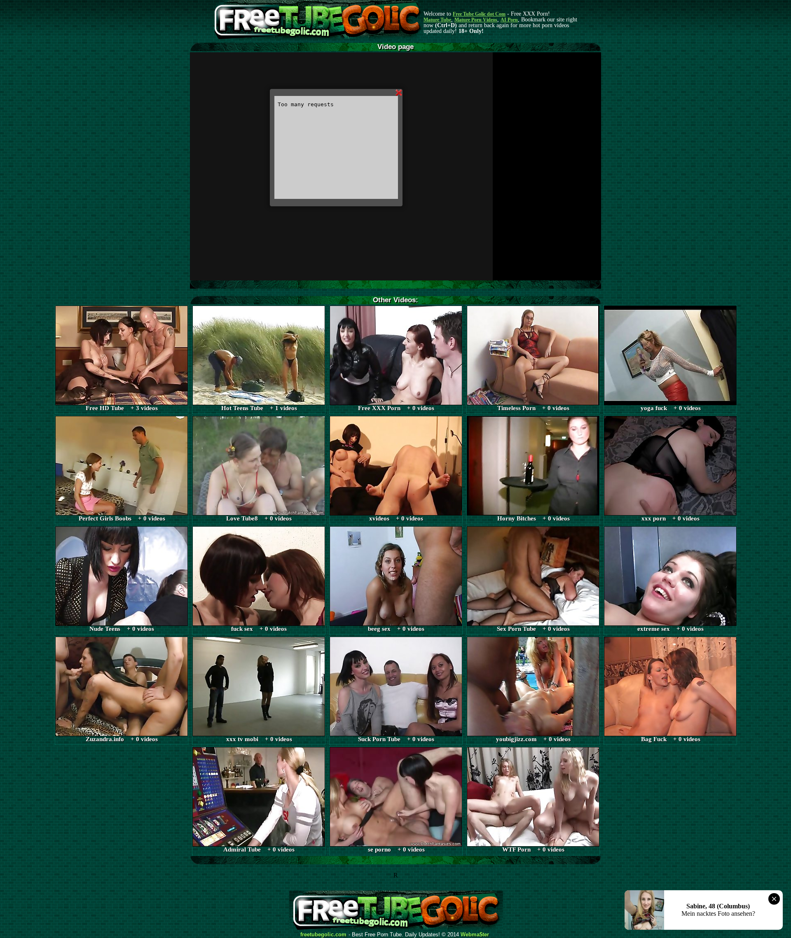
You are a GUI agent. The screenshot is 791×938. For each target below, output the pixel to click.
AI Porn (509, 20)
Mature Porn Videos (475, 20)
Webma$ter (475, 935)
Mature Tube (437, 20)
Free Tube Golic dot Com (479, 14)
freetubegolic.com (323, 935)
